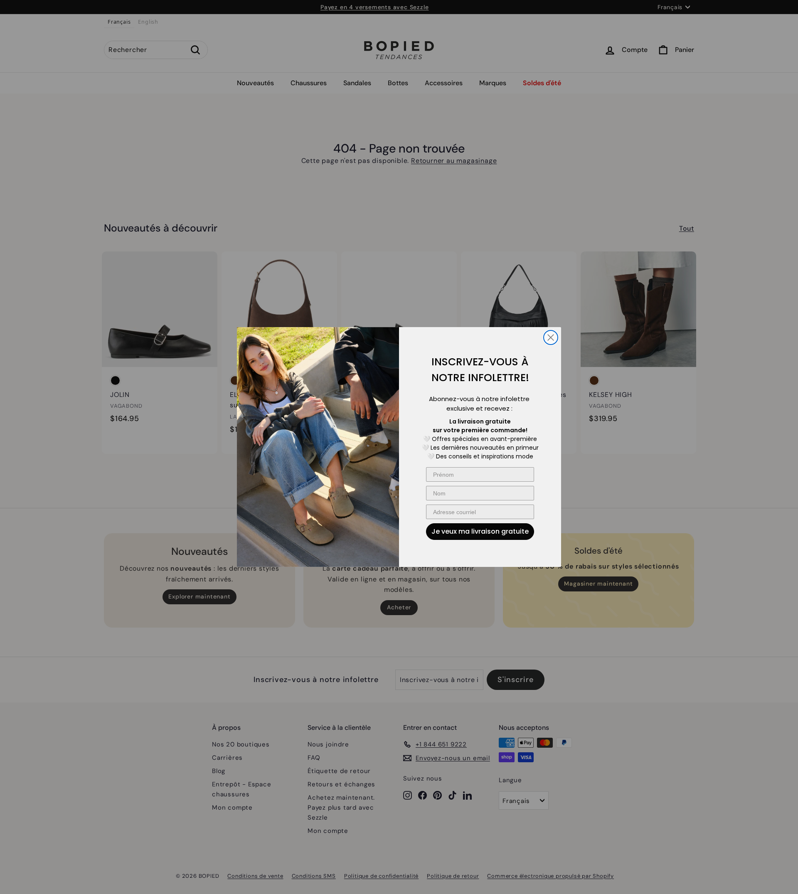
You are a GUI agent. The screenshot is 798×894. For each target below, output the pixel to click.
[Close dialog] (551, 337)
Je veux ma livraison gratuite (480, 531)
